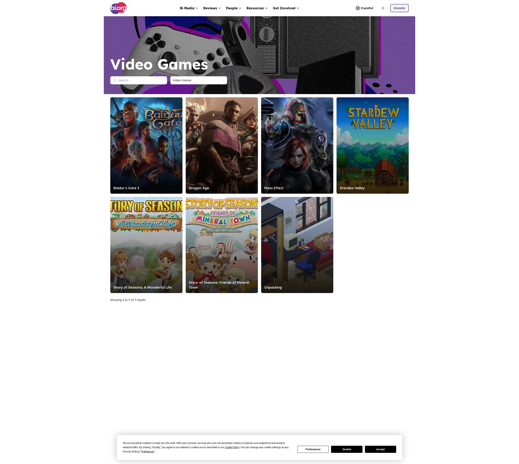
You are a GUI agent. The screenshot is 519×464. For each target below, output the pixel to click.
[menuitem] (189, 8)
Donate (399, 8)
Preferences (313, 449)
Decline (347, 449)
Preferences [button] (147, 451)
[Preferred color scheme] (383, 8)
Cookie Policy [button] (232, 447)
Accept (380, 449)
